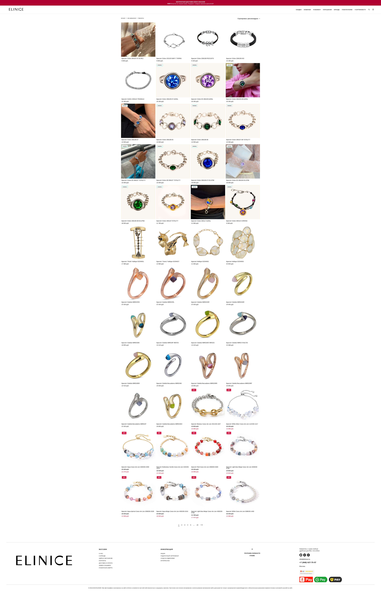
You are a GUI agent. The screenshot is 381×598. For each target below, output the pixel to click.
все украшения (132, 18)
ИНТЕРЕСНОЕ (165, 560)
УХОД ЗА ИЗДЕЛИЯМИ (168, 558)
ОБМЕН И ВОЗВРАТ (105, 565)
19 (197, 525)
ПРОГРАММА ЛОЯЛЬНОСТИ (252, 553)
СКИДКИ (299, 9)
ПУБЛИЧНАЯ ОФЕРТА (106, 568)
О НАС (101, 553)
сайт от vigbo (10, 593)
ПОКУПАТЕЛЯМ (347, 9)
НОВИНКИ (307, 9)
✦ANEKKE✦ (317, 9)
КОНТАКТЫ (102, 560)
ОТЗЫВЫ (252, 555)
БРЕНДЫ (337, 9)
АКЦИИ (163, 553)
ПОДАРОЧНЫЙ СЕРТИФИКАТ (170, 556)
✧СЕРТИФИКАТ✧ (360, 9)
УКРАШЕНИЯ (327, 9)
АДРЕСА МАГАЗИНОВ (105, 558)
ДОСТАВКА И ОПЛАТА (106, 563)
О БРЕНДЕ (102, 556)
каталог (123, 18)
